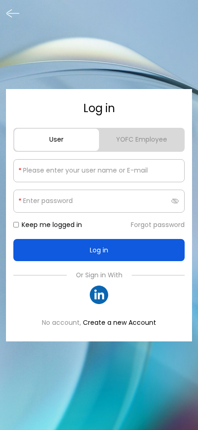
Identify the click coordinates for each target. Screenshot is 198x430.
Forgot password (158, 224)
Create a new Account (119, 322)
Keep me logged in (52, 224)
